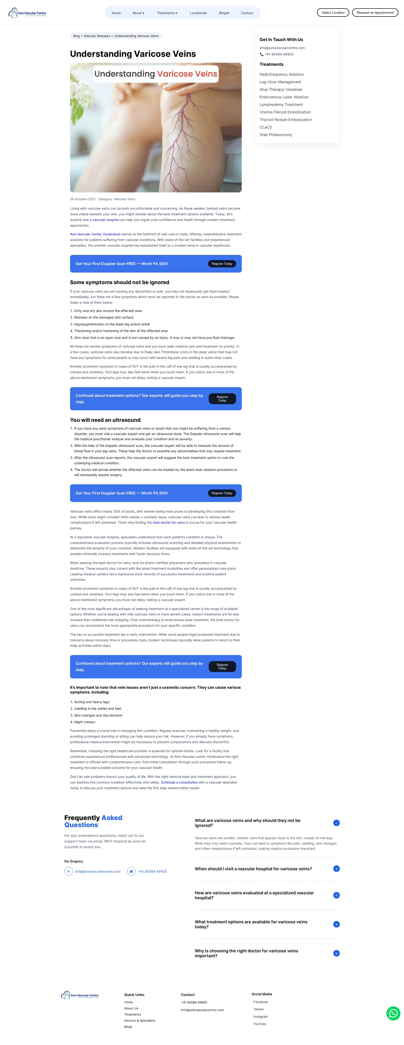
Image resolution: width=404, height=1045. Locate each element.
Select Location (333, 12)
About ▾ (138, 13)
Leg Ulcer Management (280, 82)
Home (116, 13)
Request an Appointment (375, 12)
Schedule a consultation (179, 782)
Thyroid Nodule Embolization (286, 119)
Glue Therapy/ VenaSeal (281, 89)
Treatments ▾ (167, 13)
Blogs (224, 13)
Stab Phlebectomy (276, 135)
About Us (131, 1008)
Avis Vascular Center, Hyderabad (95, 234)
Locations (198, 13)
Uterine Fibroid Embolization (285, 112)
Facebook (261, 1002)
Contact (247, 13)
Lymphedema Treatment (281, 104)
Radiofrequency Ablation (282, 74)
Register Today (222, 263)
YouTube (260, 1024)
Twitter (259, 1009)
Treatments (132, 1014)
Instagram (261, 1016)
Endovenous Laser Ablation (284, 97)
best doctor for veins (169, 522)
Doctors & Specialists (139, 1020)
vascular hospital (106, 220)
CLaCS (266, 127)
